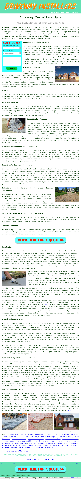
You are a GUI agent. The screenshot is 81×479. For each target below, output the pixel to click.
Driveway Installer (15, 434)
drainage (26, 96)
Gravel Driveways (71, 443)
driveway (5, 30)
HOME (52, 12)
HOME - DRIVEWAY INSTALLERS (40, 459)
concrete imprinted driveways (19, 366)
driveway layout (46, 71)
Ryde (46, 304)
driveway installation (49, 46)
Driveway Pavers (9, 441)
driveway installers (29, 182)
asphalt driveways (71, 138)
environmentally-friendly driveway (47, 169)
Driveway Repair (56, 445)
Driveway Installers (70, 434)
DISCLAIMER (75, 12)
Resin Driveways (48, 437)
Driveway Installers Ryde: (13, 27)
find (9, 393)
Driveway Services (53, 439)
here (69, 410)
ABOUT (62, 12)
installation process (40, 123)
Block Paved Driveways (29, 437)
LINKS (57, 12)
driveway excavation (33, 377)
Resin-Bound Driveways (34, 434)
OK (77, 478)
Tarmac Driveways (9, 437)
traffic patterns (26, 230)
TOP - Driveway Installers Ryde (15, 451)
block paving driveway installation (38, 375)
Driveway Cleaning (52, 434)
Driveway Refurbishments (21, 447)
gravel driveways (47, 57)
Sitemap (3, 463)
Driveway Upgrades (19, 443)
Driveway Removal (19, 439)
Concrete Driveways (36, 439)
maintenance (14, 150)
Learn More (70, 478)
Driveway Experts (65, 437)
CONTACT (68, 12)
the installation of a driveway (21, 109)
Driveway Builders (25, 441)
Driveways (6, 447)
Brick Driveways (43, 441)
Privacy (78, 463)
